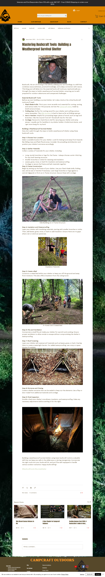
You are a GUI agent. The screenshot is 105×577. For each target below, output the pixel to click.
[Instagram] (87, 566)
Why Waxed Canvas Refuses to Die (25, 522)
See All (89, 502)
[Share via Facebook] (23, 487)
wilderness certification (64, 28)
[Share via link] (35, 487)
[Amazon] (79, 566)
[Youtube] (75, 566)
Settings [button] (82, 574)
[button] (89, 28)
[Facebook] (83, 566)
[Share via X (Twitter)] (27, 487)
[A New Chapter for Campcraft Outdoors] (52, 511)
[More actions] (82, 39)
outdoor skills (41, 28)
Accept (98, 574)
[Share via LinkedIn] (31, 487)
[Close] (103, 574)
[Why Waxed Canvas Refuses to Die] (26, 511)
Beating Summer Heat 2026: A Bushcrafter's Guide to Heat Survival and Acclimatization (78, 522)
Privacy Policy (64, 574)
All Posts (16, 28)
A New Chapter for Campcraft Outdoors (51, 522)
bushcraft (31, 28)
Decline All (89, 574)
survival (24, 28)
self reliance (51, 28)
